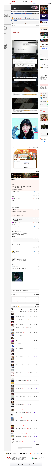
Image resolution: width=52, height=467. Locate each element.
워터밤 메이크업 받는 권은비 (19, 364)
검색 (31, 448)
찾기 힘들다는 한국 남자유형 (19, 404)
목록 (12, 147)
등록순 (14, 179)
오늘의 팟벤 (5, 28)
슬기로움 (30, 327)
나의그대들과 (31, 388)
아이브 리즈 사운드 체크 (19, 335)
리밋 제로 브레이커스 (6, 46)
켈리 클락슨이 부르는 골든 (19, 316)
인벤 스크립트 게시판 (6, 15)
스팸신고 (35, 147)
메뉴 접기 (34, 159)
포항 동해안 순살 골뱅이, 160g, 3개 (43, 88)
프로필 (18, 159)
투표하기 (44, 111)
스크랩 (30, 147)
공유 (29, 147)
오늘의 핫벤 (5, 27)
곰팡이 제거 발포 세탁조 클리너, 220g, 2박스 (44, 87)
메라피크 (30, 316)
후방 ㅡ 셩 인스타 (18, 319)
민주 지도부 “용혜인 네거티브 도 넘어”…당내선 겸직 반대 (22, 327)
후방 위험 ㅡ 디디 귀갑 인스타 (19, 332)
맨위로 (35, 294)
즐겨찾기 (19, 306)
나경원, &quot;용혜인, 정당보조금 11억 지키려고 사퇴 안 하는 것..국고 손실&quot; (25, 428)
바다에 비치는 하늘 (18, 417)
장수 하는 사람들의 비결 (19, 388)
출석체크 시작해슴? (18, 372)
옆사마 (30, 428)
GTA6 (4, 49)
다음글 (14, 294)
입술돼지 (30, 319)
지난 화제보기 (33, 13)
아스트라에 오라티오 (6, 48)
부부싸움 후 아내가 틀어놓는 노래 (20, 311)
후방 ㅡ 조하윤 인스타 (19, 324)
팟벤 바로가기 (5, 34)
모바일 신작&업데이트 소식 (7, 16)
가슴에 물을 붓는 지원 (19, 356)
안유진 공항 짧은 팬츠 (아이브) (19, 348)
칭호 (25, 159)
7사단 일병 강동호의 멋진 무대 (19, 351)
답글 (38, 193)
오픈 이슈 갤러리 (6, 26)
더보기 (22, 157)
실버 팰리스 (5, 45)
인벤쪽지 (19, 157)
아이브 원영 (18, 340)
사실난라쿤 (31, 311)
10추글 (16, 306)
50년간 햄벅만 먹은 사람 (19, 441)
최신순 (16, 179)
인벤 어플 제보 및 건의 (6, 14)
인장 (15, 159)
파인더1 (30, 433)
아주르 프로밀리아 (6, 47)
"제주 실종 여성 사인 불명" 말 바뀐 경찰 (20, 436)
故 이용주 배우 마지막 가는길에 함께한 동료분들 (21, 380)
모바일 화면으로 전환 (26, 464)
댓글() (14, 147)
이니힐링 (21, 157)
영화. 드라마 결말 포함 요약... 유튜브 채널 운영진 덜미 (22, 420)
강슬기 (30, 441)
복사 (14, 25)
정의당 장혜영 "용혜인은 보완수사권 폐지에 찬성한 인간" (22, 412)
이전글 (16, 294)
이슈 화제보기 (37, 13)
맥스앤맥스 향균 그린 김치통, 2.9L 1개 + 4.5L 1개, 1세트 (44, 86)
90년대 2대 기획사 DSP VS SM (20, 396)
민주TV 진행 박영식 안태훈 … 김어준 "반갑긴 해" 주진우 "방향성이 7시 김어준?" (25, 433)
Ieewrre (30, 404)
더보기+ (24, 296)
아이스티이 (31, 420)
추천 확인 (37, 147)
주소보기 (12, 25)
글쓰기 (37, 444)
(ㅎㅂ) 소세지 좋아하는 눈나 (19, 425)
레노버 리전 (5, 44)
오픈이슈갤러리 (37, 25)
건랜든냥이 (31, 417)
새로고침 (38, 179)
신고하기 (33, 147)
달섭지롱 (30, 396)
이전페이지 (32, 294)
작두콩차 (30, 436)
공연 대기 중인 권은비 (19, 343)
